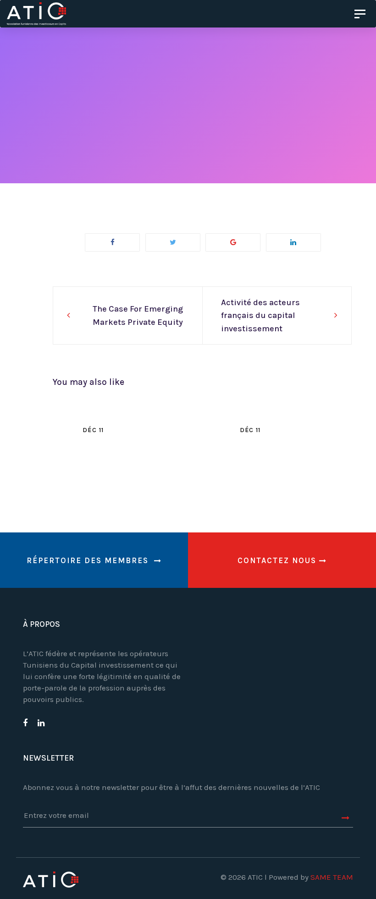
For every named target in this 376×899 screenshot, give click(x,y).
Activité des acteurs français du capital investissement (260, 315)
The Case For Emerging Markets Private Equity (138, 315)
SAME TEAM (331, 877)
